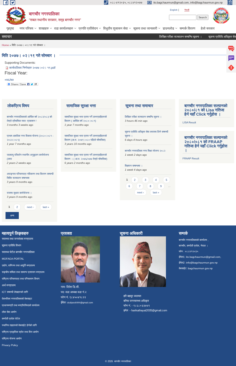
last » (46, 207)
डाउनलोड (168, 28)
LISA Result (189, 122)
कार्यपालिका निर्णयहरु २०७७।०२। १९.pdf (32, 67)
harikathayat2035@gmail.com (149, 310)
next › (30, 207)
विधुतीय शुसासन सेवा (115, 28)
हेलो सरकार (208, 28)
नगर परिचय (26, 28)
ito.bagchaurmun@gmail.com (203, 256)
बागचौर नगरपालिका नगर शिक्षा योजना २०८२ (145, 150)
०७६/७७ (9, 79)
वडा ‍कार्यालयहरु (63, 28)
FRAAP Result (191, 158)
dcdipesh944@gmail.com (80, 302)
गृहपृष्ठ (10, 28)
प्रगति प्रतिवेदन (88, 28)
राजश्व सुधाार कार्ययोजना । (19, 192)
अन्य (12, 215)
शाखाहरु (44, 28)
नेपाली (186, 10)
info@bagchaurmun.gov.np (202, 262)
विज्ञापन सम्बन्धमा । (134, 165)
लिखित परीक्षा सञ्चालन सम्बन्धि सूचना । (177, 36)
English (174, 10)
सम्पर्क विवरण (187, 28)
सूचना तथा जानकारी (145, 28)
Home (5, 45)
